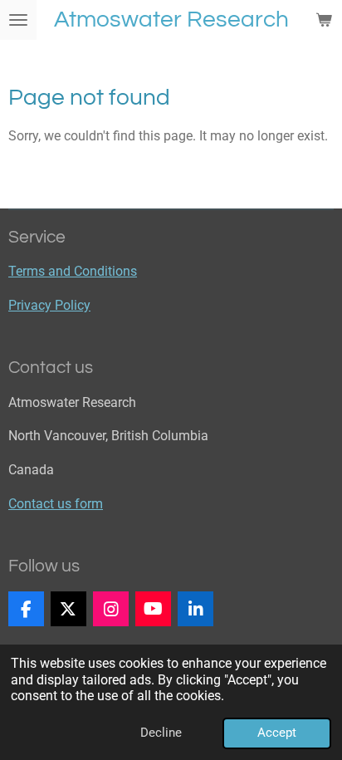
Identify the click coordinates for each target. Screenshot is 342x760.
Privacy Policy (49, 305)
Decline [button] (161, 732)
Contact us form (55, 504)
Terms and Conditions (72, 271)
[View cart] (323, 20)
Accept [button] (276, 732)
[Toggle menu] (18, 20)
